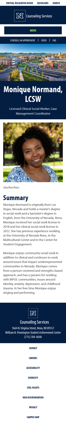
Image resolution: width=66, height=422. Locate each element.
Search (56, 3)
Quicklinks (42, 3)
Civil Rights (33, 387)
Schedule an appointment (22, 40)
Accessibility (33, 368)
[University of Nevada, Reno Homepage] (33, 313)
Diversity (33, 377)
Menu (33, 30)
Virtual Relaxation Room (19, 3)
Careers (33, 358)
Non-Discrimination (33, 397)
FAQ (54, 40)
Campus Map (33, 417)
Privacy (33, 407)
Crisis (44, 40)
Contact (33, 348)
